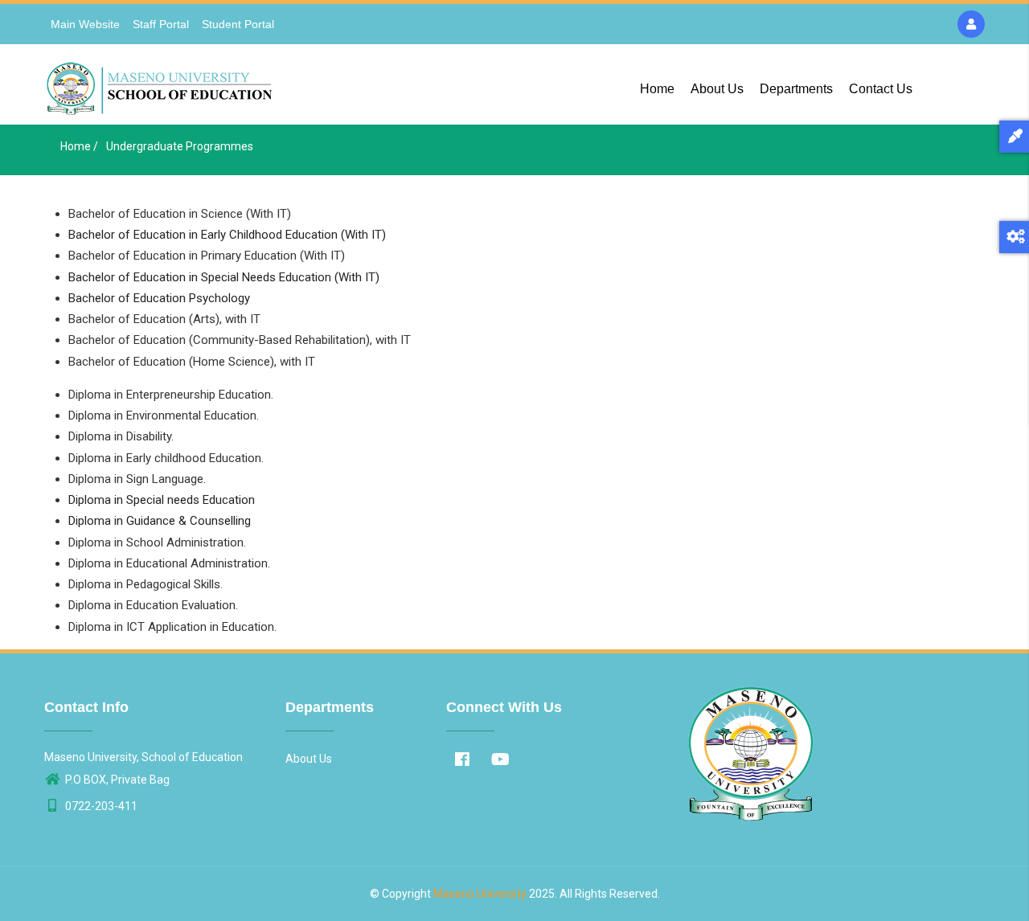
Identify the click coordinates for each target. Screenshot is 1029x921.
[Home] (161, 84)
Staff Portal (161, 24)
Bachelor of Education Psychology (159, 298)
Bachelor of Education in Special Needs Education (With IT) (223, 277)
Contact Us (880, 89)
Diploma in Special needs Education (161, 500)
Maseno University (480, 893)
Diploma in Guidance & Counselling (159, 521)
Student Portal (238, 24)
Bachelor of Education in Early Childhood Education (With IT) (227, 234)
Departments (796, 89)
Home (657, 89)
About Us (717, 89)
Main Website (85, 24)
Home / (79, 146)
